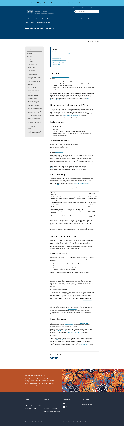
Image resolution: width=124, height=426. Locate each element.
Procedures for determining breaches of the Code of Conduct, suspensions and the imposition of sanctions (34, 113)
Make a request (56, 56)
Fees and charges (57, 58)
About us (32, 22)
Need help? (76, 421)
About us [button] (28, 18)
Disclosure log (47, 405)
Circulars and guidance (86, 18)
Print (98, 41)
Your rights (55, 51)
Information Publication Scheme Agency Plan (33, 102)
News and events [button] (66, 18)
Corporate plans (32, 87)
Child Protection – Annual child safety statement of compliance (34, 83)
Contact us (93, 7)
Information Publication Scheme (72, 115)
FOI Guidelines (85, 344)
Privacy (65, 421)
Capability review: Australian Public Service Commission (34, 78)
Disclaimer (90, 421)
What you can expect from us (59, 60)
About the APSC (29, 403)
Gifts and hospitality (32, 98)
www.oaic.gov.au (87, 300)
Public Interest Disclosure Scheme (34, 119)
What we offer (30, 56)
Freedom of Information (33, 95)
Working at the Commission (33, 59)
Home (26, 22)
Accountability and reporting (43, 22)
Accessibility (83, 421)
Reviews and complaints (58, 62)
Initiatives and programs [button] (52, 18)
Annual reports (31, 70)
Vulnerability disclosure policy (33, 127)
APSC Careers (85, 7)
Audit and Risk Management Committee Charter (34, 74)
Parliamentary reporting (33, 105)
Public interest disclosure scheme (52, 411)
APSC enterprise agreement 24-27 (33, 405)
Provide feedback (87, 408)
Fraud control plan (32, 92)
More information (57, 64)
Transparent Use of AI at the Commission (34, 123)
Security (70, 421)
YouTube (68, 407)
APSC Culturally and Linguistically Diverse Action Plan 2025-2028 (34, 66)
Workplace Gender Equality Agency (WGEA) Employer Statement (34, 133)
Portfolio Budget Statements (35, 108)
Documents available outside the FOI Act (62, 53)
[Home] (40, 11)
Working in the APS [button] (38, 18)
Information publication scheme (51, 408)
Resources (76, 18)
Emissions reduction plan (34, 90)
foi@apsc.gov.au (59, 152)
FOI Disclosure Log (62, 330)
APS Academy (75, 7)
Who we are (29, 53)
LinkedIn (68, 403)
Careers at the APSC (30, 408)
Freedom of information (49, 403)
